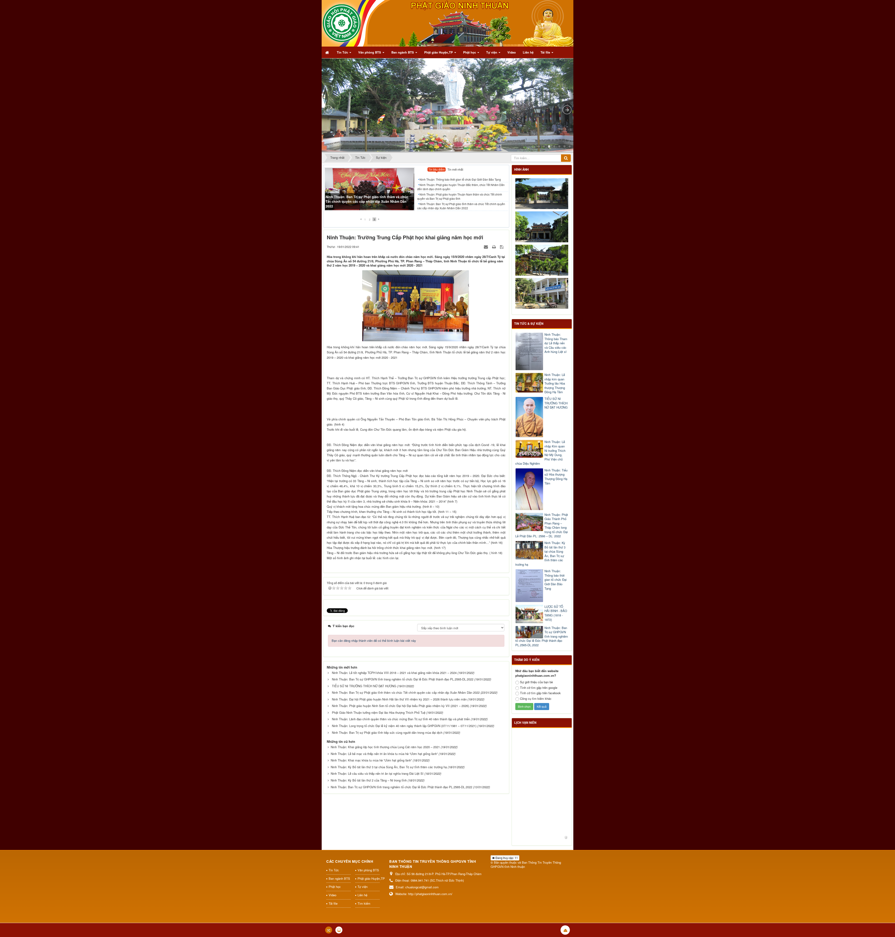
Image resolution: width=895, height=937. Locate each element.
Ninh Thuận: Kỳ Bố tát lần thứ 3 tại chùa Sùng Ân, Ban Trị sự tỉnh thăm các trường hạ (389, 767)
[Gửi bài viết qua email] (486, 246)
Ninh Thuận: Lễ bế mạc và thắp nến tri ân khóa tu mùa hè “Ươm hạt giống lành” (384, 753)
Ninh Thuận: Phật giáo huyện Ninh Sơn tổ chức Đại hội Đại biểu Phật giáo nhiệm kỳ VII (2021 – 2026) (400, 706)
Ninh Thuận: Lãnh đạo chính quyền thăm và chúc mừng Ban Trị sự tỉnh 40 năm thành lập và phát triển (401, 719)
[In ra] (494, 246)
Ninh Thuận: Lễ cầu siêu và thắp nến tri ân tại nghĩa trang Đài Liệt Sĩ (377, 773)
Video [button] (511, 52)
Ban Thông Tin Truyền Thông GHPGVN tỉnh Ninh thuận (526, 864)
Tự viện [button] (492, 52)
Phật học (335, 886)
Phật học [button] (470, 52)
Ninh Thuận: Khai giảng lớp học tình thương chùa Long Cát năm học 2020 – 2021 (385, 747)
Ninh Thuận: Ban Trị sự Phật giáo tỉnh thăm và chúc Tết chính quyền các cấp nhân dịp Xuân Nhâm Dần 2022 (461, 206)
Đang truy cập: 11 (506, 858)
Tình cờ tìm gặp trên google (538, 688)
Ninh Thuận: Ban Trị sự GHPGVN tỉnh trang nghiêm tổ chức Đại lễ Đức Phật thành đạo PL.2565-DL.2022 (402, 679)
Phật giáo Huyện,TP (369, 878)
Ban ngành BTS (339, 878)
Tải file (333, 903)
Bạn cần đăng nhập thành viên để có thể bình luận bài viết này (374, 640)
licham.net (566, 837)
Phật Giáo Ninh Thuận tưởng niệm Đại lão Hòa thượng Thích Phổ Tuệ (378, 712)
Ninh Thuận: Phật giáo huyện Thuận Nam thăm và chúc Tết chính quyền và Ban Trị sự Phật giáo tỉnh (459, 196)
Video (332, 895)
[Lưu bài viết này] (502, 246)
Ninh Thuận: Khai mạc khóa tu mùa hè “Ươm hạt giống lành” (371, 760)
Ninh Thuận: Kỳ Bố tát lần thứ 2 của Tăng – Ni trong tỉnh (369, 780)
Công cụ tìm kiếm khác (535, 699)
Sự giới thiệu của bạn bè (536, 682)
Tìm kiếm (364, 903)
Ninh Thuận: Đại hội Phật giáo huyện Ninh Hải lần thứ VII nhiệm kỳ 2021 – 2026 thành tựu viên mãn (399, 699)
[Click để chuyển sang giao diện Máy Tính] (338, 930)
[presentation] (437, 170)
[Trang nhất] (327, 52)
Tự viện (363, 886)
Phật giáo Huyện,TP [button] (439, 52)
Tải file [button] (545, 52)
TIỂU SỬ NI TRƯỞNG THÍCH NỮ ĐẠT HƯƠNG (364, 686)
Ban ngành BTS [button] (403, 52)
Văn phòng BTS (368, 870)
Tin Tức (334, 870)
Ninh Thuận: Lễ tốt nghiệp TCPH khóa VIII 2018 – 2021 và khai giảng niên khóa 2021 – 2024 (394, 672)
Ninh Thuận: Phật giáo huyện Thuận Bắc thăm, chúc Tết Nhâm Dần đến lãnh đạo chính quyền (367, 203)
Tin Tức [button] (343, 52)
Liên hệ (362, 895)
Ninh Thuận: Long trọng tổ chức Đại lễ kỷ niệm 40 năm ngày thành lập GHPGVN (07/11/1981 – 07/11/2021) (404, 726)
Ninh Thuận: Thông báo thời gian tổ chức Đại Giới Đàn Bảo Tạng (460, 179)
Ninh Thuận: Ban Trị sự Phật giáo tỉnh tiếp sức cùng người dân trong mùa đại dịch (387, 732)
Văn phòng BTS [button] (370, 52)
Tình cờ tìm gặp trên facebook (540, 693)
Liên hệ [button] (528, 52)
